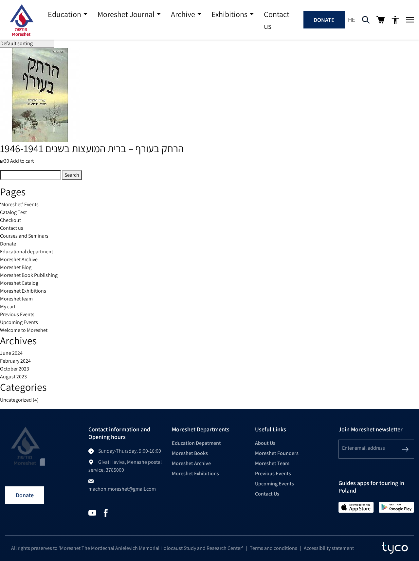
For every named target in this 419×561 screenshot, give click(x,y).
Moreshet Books (190, 453)
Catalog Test (13, 212)
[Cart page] (380, 20)
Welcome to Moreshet (23, 330)
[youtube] (92, 512)
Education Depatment (196, 443)
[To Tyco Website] (395, 548)
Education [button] (64, 14)
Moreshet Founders (277, 453)
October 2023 (14, 368)
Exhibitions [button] (229, 14)
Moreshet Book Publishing (29, 275)
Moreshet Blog (15, 267)
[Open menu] (410, 20)
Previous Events (17, 314)
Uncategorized (16, 399)
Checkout (10, 220)
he (351, 20)
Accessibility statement (329, 548)
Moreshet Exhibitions (23, 290)
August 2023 (13, 376)
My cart (7, 306)
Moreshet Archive (19, 259)
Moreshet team (16, 298)
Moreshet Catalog (19, 283)
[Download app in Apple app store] (356, 506)
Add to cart (22, 160)
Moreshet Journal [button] (126, 14)
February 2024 (15, 360)
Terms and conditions (273, 548)
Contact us (276, 20)
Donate (324, 20)
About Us (265, 443)
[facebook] (106, 512)
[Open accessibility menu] (395, 20)
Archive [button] (183, 14)
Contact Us (267, 493)
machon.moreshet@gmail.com (122, 488)
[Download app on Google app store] (396, 506)
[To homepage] (21, 20)
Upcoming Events (19, 322)
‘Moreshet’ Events (19, 204)
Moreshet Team (272, 463)
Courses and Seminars (24, 235)
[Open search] (366, 20)
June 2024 (11, 353)
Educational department (26, 251)
